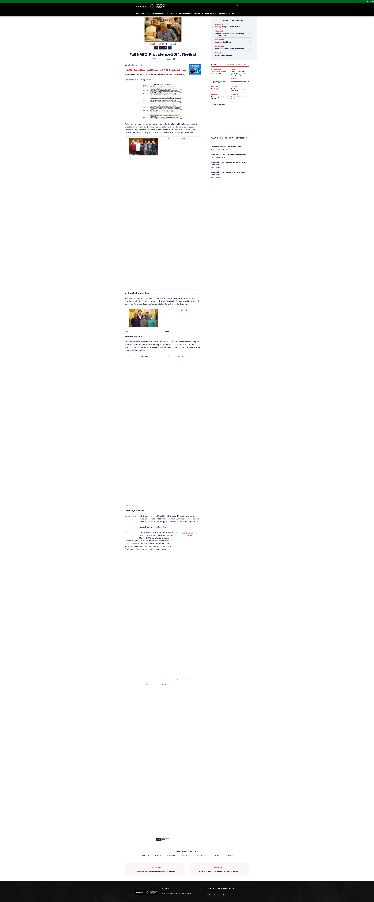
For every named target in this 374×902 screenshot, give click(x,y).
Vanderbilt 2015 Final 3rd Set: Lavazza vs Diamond (228, 163)
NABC (152, 44)
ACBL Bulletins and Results (143, 70)
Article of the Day (217, 69)
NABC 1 (161, 44)
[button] (202, 6)
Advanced (219, 31)
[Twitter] (370, 1)
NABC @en (165, 839)
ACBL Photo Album (174, 70)
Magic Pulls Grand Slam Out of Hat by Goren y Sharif (229, 34)
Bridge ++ (214, 94)
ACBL (158, 59)
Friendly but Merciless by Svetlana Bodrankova (155, 871)
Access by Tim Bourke (223, 55)
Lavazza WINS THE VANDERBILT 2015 (226, 147)
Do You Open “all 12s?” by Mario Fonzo (229, 49)
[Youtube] (373, 1)
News (233, 69)
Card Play (234, 86)
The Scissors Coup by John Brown (238, 90)
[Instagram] (367, 1)
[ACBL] (152, 59)
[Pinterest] (165, 47)
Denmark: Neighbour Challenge (227, 42)
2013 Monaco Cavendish (234, 65)
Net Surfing (219, 46)
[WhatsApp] (170, 47)
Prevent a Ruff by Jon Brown (238, 97)
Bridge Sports (220, 39)
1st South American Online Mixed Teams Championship (238, 73)
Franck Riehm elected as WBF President (219, 72)
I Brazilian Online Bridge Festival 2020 (219, 82)
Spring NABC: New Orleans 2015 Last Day (228, 154)
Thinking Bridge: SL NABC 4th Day (227, 27)
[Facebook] (365, 1)
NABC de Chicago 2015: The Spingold (229, 137)
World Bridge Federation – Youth (219, 97)
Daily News (235, 78)
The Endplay (215, 89)
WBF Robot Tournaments (240, 81)
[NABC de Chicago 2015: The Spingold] (230, 121)
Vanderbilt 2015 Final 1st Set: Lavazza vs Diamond (228, 173)
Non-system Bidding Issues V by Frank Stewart (219, 871)
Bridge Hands (220, 53)
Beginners (219, 24)
